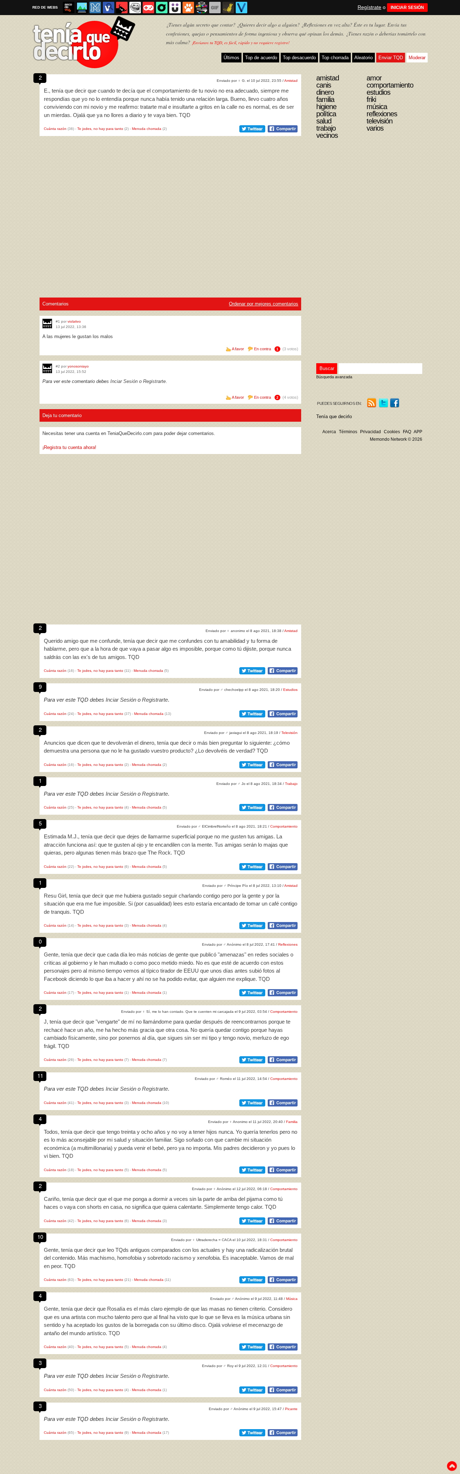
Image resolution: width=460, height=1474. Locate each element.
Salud (323, 121)
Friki (371, 99)
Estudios (290, 690)
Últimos (231, 57)
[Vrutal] (148, 7)
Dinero (325, 92)
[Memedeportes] (95, 7)
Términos (348, 431)
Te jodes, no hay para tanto (100, 129)
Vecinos (327, 135)
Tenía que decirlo (334, 416)
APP (418, 431)
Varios (375, 128)
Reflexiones (288, 944)
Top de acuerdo (261, 57)
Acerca (329, 431)
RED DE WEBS (45, 7)
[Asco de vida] (68, 7)
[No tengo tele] (201, 7)
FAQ (407, 431)
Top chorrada (335, 57)
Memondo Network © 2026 (396, 439)
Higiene (326, 107)
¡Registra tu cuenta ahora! (69, 447)
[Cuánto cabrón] (135, 7)
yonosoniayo (78, 366)
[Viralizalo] (241, 7)
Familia (292, 1122)
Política (326, 114)
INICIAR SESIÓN (407, 7)
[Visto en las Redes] (108, 7)
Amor (374, 78)
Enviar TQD (390, 57)
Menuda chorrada (146, 129)
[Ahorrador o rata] (228, 7)
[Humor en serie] (175, 7)
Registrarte (154, 381)
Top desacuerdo (299, 57)
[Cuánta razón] (82, 7)
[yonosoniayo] (47, 368)
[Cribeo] (161, 7)
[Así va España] (122, 7)
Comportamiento (284, 826)
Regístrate (369, 7)
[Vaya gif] (215, 7)
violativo (74, 321)
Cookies (392, 431)
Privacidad (370, 431)
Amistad (291, 81)
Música (292, 1299)
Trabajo (291, 784)
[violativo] (47, 323)
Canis (323, 85)
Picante (291, 1409)
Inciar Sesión (124, 381)
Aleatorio (363, 57)
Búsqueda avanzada (334, 377)
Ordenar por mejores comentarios (263, 304)
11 (40, 1075)
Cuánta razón (55, 129)
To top (451, 1466)
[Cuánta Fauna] (188, 7)
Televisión (289, 733)
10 (40, 1236)
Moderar (417, 57)
